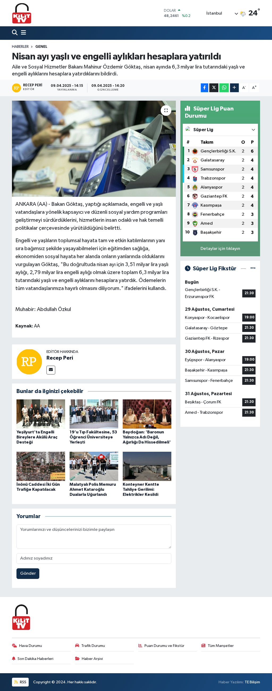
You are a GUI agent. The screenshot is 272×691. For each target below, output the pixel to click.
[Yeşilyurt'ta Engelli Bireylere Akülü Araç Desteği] (40, 414)
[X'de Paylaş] (213, 87)
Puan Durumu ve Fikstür (164, 646)
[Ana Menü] (22, 33)
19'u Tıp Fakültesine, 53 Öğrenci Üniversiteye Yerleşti (93, 437)
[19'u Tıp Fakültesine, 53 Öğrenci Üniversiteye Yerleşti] (94, 414)
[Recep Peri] (29, 361)
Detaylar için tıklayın (220, 248)
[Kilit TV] (22, 13)
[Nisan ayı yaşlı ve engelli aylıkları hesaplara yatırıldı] (94, 149)
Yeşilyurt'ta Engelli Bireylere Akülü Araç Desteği (36, 437)
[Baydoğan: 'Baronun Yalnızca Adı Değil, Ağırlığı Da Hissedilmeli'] (147, 414)
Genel (41, 47)
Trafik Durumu (93, 646)
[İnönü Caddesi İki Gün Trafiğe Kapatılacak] (40, 466)
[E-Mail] (50, 370)
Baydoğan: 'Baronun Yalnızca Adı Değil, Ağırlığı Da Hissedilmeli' (147, 437)
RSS (22, 682)
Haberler (20, 47)
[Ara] (15, 33)
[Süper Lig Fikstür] (253, 268)
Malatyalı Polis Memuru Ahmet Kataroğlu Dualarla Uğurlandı (93, 489)
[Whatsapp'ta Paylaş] (224, 87)
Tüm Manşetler (221, 646)
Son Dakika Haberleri (35, 659)
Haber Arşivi (92, 659)
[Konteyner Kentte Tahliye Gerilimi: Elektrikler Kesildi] (147, 466)
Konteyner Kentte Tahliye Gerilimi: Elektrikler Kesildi (141, 489)
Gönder (28, 573)
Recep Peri (59, 358)
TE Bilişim (252, 682)
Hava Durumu (30, 646)
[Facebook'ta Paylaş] (204, 87)
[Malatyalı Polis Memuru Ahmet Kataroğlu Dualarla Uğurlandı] (94, 466)
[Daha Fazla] (234, 87)
